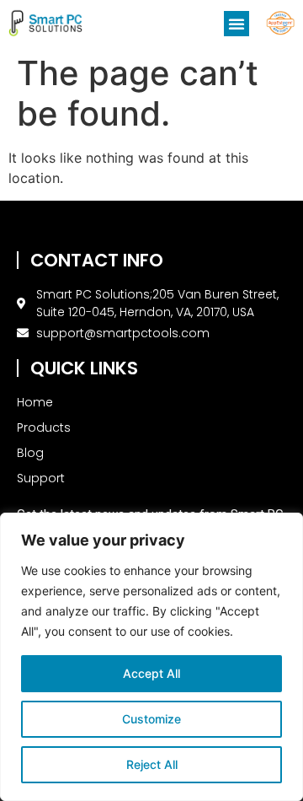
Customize (151, 719)
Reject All (152, 764)
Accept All (151, 673)
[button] (236, 23)
